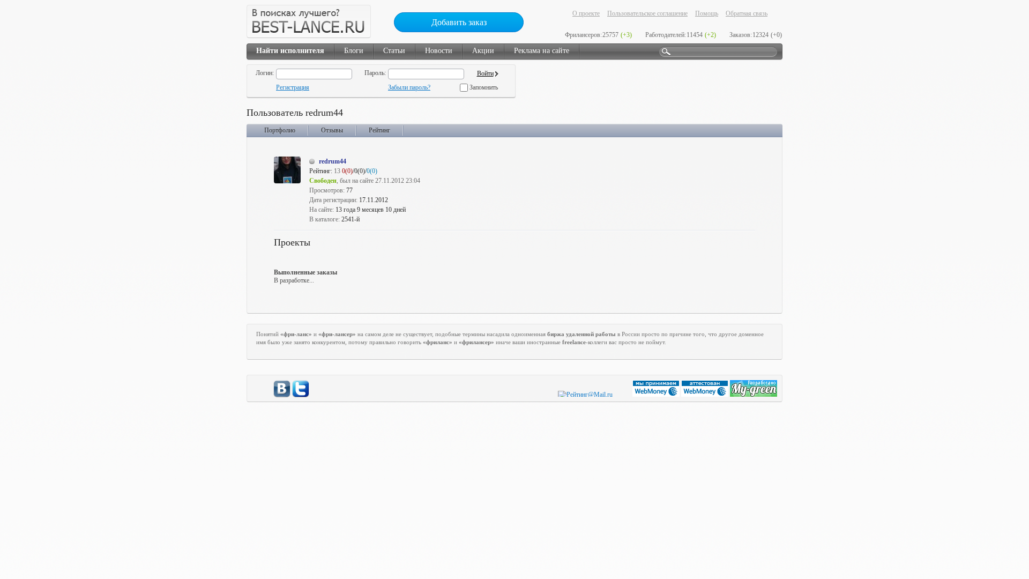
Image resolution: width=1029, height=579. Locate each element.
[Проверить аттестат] (705, 394)
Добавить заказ (459, 22)
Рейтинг (379, 130)
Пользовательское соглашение (647, 13)
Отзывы (332, 130)
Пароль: (375, 73)
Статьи (394, 51)
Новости (438, 51)
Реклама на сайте (541, 51)
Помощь (706, 13)
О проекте (586, 13)
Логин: (265, 73)
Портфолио (279, 130)
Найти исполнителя (290, 51)
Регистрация (292, 87)
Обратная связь (746, 13)
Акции (483, 51)
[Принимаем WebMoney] (656, 394)
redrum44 (332, 161)
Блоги (353, 51)
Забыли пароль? (409, 87)
